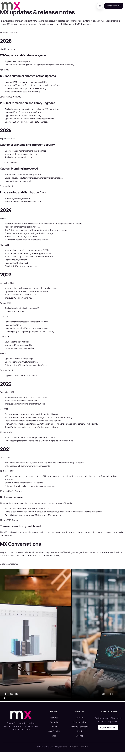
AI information (83, 747)
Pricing (54, 726)
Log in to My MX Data (108, 727)
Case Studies (54, 731)
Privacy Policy (79, 722)
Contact (79, 717)
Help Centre (74, 747)
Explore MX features (9, 32)
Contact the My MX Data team (77, 24)
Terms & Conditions (79, 726)
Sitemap (79, 735)
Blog (54, 735)
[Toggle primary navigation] (100, 6)
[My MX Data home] (11, 6)
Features (54, 717)
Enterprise (54, 722)
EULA (79, 731)
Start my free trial (113, 6)
